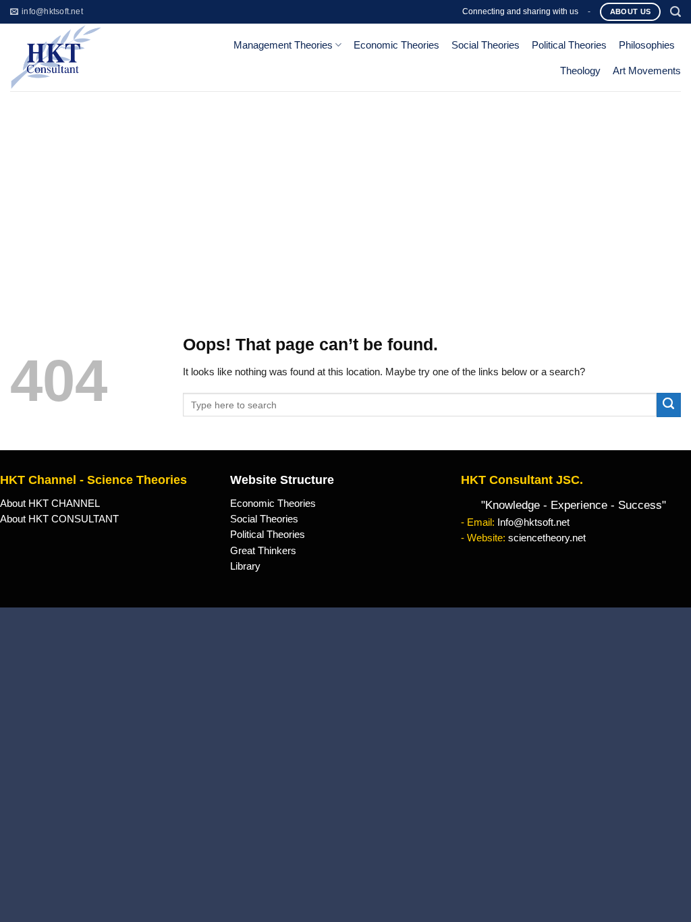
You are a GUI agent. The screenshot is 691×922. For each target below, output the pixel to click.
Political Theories (569, 45)
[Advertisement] (345, 192)
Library (245, 566)
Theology (580, 70)
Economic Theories (396, 45)
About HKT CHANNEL (50, 503)
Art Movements (647, 70)
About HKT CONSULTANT (59, 519)
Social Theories (485, 45)
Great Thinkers (263, 550)
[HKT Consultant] (85, 57)
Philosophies (647, 45)
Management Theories (283, 45)
